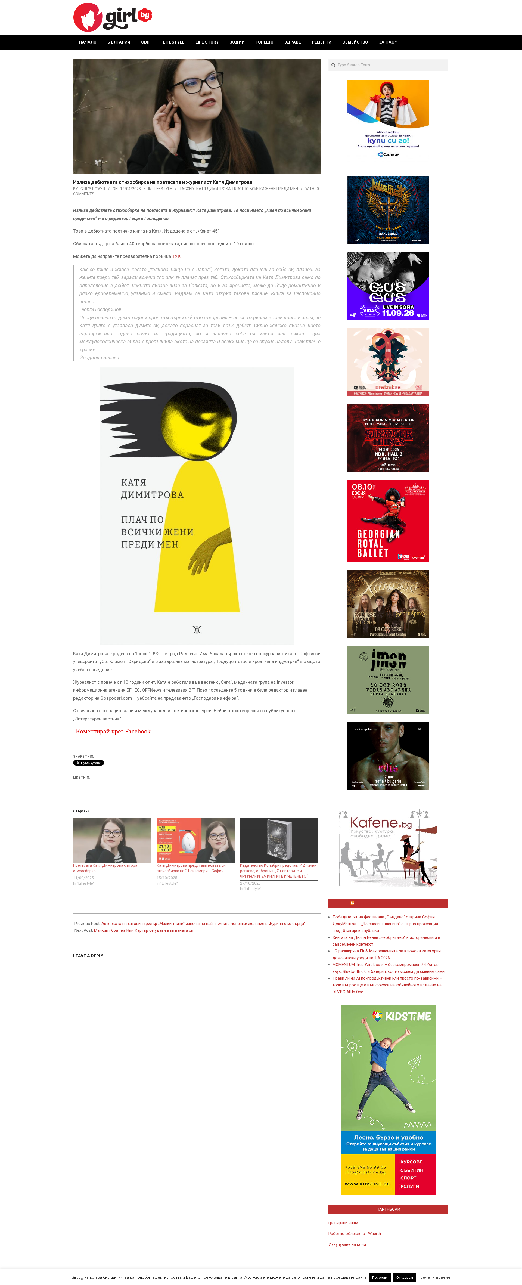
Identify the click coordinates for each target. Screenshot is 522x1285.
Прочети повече (433, 1277)
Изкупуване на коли (347, 1244)
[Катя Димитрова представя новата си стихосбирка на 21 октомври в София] (196, 840)
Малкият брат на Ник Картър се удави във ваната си (143, 930)
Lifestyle (163, 189)
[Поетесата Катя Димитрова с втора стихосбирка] (112, 840)
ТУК (176, 256)
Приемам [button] (379, 1277)
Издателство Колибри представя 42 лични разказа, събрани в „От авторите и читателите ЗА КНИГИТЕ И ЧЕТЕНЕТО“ (278, 870)
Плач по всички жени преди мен (265, 189)
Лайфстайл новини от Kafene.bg (390, 903)
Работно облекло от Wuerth (354, 1233)
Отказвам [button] (404, 1277)
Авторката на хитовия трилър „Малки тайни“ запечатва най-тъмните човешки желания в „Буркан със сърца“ (203, 923)
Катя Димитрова (213, 189)
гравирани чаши (343, 1222)
